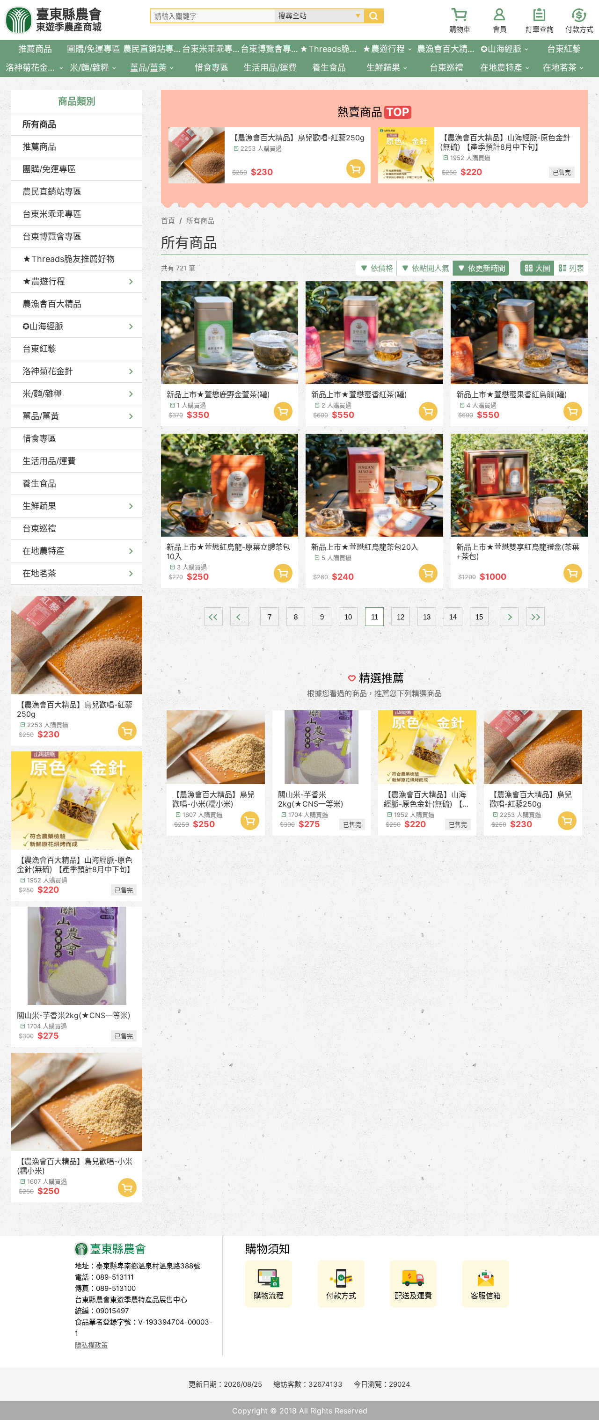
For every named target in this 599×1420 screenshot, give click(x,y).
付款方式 (579, 29)
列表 (576, 268)
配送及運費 (413, 1295)
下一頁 (509, 616)
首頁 (168, 220)
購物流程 (269, 1295)
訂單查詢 (540, 29)
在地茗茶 (39, 573)
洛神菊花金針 (47, 371)
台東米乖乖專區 (51, 214)
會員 (500, 29)
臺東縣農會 (69, 20)
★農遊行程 (43, 281)
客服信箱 (486, 1295)
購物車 (459, 29)
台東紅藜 (39, 349)
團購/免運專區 (49, 169)
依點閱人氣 (430, 268)
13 (427, 617)
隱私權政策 (91, 1345)
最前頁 (213, 616)
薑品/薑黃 (40, 416)
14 (453, 617)
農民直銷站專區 (51, 192)
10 (348, 617)
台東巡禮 (39, 528)
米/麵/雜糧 (42, 394)
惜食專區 (39, 439)
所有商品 (39, 124)
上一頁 (239, 616)
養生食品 (39, 483)
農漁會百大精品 (51, 304)
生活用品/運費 (49, 461)
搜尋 (373, 15)
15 (479, 617)
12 (400, 617)
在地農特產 (43, 551)
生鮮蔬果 (39, 506)
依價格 (382, 268)
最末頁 (535, 616)
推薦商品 (39, 147)
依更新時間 (486, 268)
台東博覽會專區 (51, 236)
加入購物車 (127, 730)
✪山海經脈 (42, 326)
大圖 (542, 268)
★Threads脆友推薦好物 (68, 259)
